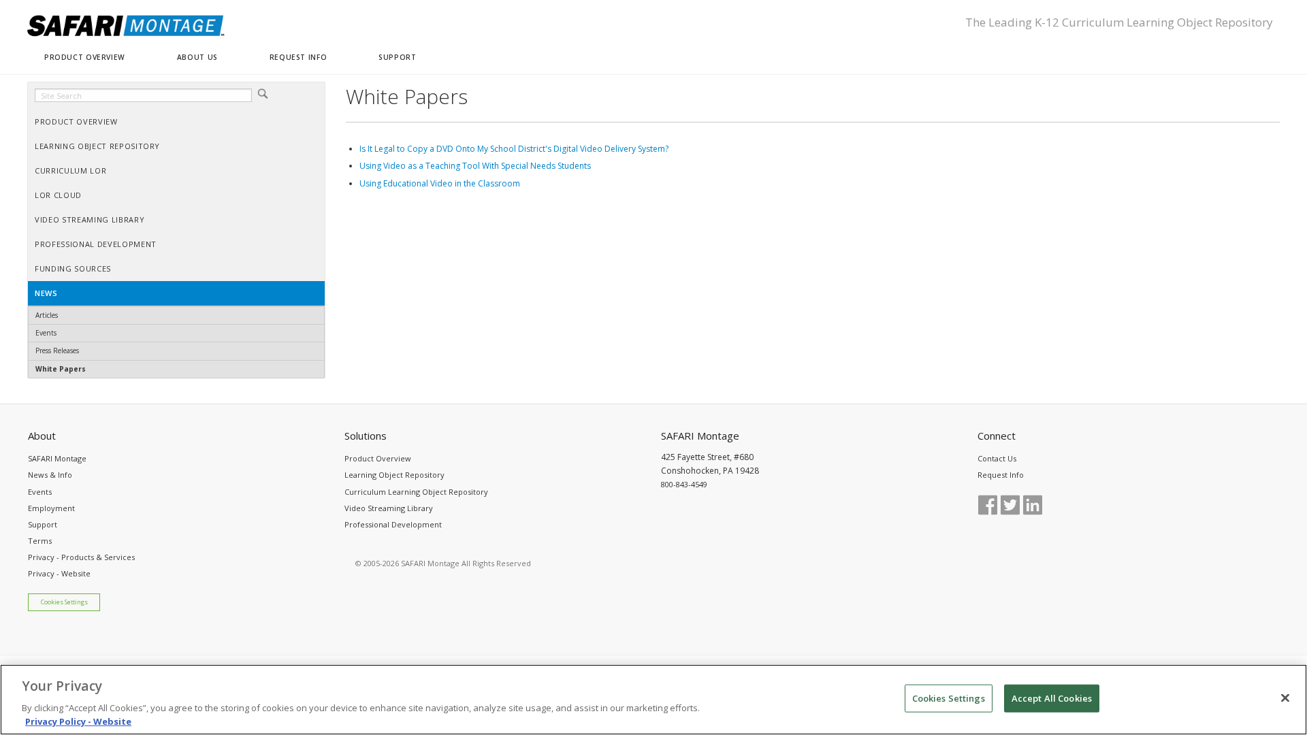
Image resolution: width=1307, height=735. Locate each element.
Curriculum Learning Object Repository (416, 492)
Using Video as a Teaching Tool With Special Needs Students (475, 166)
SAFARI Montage (57, 458)
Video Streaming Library (388, 508)
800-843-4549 (684, 484)
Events (46, 333)
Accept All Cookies (1052, 698)
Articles (46, 315)
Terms (40, 541)
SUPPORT (397, 57)
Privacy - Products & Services (81, 557)
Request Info (1001, 475)
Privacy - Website (59, 573)
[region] (653, 699)
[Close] (1285, 698)
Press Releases (57, 350)
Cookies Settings (64, 602)
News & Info (50, 475)
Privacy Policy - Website (78, 721)
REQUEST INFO (298, 57)
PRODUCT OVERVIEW (84, 57)
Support (42, 524)
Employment (51, 508)
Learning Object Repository (394, 475)
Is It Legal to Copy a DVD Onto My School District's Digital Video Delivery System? (513, 148)
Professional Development (393, 524)
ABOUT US (197, 57)
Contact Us (997, 458)
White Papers (60, 369)
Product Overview (377, 458)
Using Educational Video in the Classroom (439, 183)
